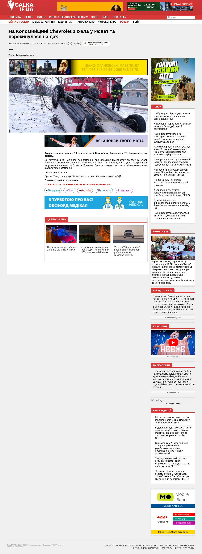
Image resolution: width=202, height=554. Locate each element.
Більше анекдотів (173, 318)
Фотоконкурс (107, 22)
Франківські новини (25, 55)
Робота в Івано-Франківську (68, 17)
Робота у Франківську (181, 545)
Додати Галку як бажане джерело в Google (98, 43)
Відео (105, 17)
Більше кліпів (173, 357)
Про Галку (119, 17)
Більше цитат (173, 393)
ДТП (11, 50)
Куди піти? (65, 22)
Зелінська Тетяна (21, 43)
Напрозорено (85, 22)
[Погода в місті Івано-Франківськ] (173, 400)
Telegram (54, 190)
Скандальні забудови (160, 548)
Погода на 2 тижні (173, 403)
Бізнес (28, 17)
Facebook (104, 190)
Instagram (124, 190)
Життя (41, 17)
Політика (15, 17)
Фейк (135, 22)
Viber (70, 190)
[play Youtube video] (173, 342)
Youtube (86, 190)
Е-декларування (43, 22)
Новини (109, 545)
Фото (94, 17)
